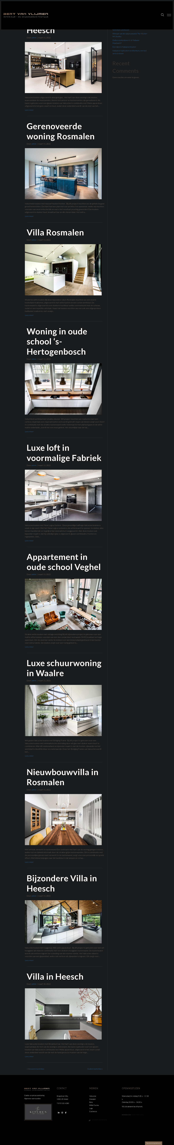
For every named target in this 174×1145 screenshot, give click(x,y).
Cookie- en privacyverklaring (34, 1095)
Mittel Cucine (94, 1105)
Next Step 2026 (138, 1114)
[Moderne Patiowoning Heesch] (63, 67)
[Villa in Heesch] (63, 1014)
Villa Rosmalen (55, 232)
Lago (91, 1108)
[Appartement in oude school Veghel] (63, 604)
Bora (91, 1102)
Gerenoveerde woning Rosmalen (61, 131)
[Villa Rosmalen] (63, 269)
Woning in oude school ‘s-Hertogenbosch (57, 341)
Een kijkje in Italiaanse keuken (124, 47)
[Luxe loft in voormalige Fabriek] (63, 495)
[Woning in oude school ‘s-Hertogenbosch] (63, 389)
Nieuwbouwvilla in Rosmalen (62, 777)
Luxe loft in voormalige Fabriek (64, 452)
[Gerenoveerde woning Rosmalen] (63, 173)
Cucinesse (93, 1111)
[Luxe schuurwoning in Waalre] (63, 710)
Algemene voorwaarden (32, 1098)
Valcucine (92, 1096)
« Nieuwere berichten (35, 1069)
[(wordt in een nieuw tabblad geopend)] (38, 1112)
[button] (163, 15)
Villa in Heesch (55, 976)
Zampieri (92, 1099)
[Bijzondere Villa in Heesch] (63, 921)
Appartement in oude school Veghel (65, 562)
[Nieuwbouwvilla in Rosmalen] (63, 819)
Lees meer (29, 110)
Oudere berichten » (95, 1069)
